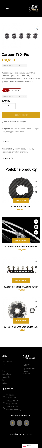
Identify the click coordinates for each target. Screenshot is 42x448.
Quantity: (6, 101)
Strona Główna (7, 362)
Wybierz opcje (21, 200)
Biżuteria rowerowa (18, 129)
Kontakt (4, 383)
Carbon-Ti (29, 129)
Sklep (3, 371)
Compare (23, 122)
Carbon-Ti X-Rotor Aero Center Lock (21, 327)
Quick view (36, 181)
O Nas (3, 365)
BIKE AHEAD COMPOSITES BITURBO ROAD (21, 247)
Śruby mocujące (8, 132)
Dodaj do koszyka (21, 115)
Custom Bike (6, 377)
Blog (3, 380)
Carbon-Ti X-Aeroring (21, 207)
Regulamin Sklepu (29, 369)
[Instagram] (19, 423)
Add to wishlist (10, 122)
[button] (37, 28)
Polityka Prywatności (27, 373)
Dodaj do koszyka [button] (21, 240)
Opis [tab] (7, 141)
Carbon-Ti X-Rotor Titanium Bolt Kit (21, 287)
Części (36, 129)
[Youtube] (27, 423)
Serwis (4, 368)
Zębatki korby (19, 132)
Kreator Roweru (7, 374)
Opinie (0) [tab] (9, 158)
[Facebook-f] (12, 423)
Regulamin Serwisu (26, 365)
